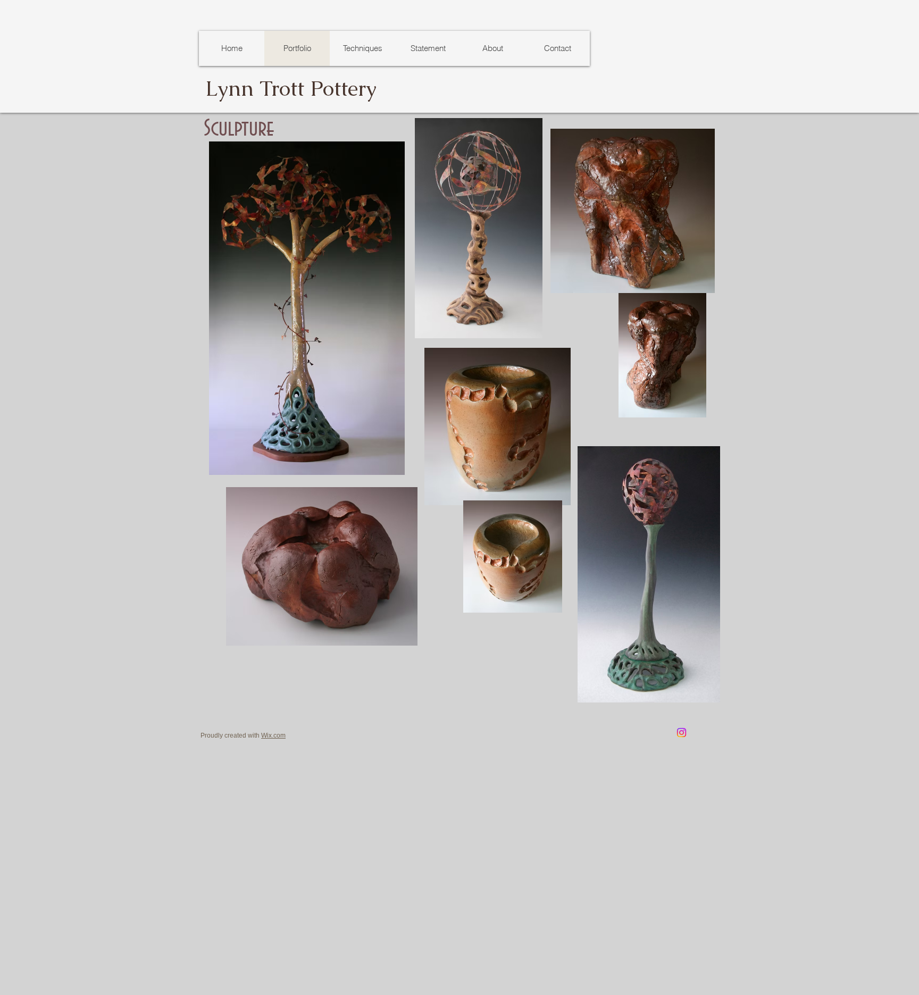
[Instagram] (681, 732)
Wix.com (273, 735)
